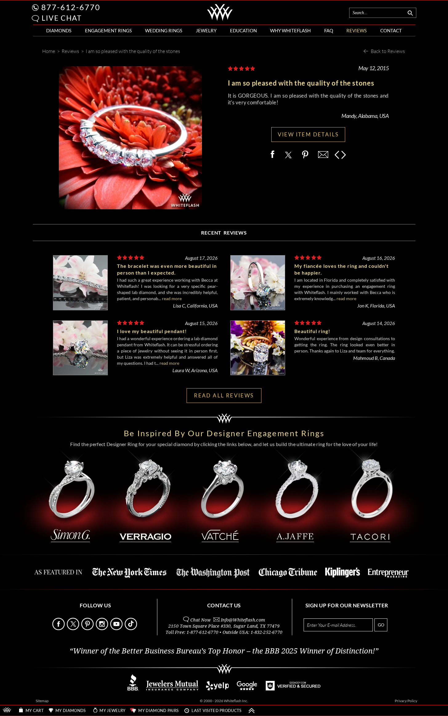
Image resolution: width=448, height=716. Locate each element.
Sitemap (42, 700)
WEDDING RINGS (163, 30)
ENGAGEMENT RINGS (108, 30)
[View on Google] (247, 688)
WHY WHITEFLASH (290, 30)
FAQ (328, 30)
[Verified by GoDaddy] (293, 688)
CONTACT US (224, 605)
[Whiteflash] (220, 20)
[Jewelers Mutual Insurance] (172, 688)
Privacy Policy (406, 700)
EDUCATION (243, 30)
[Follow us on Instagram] (102, 628)
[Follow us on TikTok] (131, 628)
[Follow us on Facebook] (59, 628)
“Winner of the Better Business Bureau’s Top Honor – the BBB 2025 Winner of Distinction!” (224, 651)
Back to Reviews (388, 51)
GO (381, 624)
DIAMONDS (58, 30)
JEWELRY (206, 30)
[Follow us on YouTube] (117, 628)
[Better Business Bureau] (133, 688)
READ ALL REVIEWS (224, 395)
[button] (35, 18)
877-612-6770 (70, 7)
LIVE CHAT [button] (62, 18)
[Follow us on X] (73, 628)
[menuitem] (58, 30)
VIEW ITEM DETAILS (308, 134)
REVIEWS (356, 30)
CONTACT (391, 30)
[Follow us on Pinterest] (88, 628)
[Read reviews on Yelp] (217, 688)
